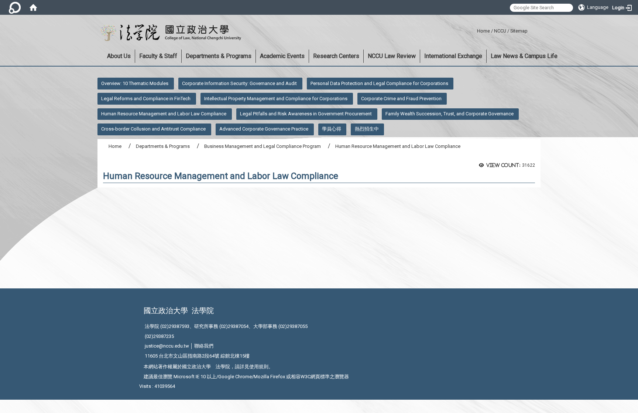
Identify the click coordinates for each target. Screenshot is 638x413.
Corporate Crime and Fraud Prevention (401, 98)
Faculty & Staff (158, 56)
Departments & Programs (218, 56)
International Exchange (453, 56)
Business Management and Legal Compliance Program (262, 146)
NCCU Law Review (392, 56)
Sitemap (519, 31)
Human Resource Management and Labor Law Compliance (163, 113)
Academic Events (282, 56)
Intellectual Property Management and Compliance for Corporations (275, 98)
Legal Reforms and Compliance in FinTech (146, 98)
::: (474, 30)
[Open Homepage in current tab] (33, 7)
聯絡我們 (203, 346)
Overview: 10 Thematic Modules (134, 83)
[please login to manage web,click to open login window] (15, 7)
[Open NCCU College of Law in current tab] (169, 33)
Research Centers (336, 56)
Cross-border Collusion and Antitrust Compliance (153, 129)
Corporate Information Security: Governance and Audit (239, 83)
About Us (119, 56)
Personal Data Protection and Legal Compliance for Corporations (379, 83)
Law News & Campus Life (524, 56)
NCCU (500, 31)
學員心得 (331, 129)
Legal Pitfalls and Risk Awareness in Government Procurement (306, 113)
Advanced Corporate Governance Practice (263, 129)
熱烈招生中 (367, 129)
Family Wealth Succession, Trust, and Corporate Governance (449, 113)
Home (483, 31)
